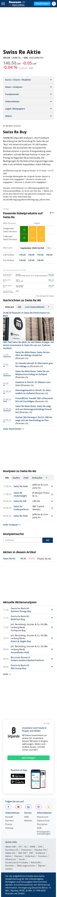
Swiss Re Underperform (21, 508)
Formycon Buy (18, 630)
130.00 (22, 260)
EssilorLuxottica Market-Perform (27, 660)
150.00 (31, 254)
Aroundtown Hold (20, 652)
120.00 (31, 260)
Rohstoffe (36, 862)
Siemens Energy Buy (21, 611)
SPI (19, 846)
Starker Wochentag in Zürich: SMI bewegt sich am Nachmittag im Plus (34, 419)
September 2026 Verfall (32, 248)
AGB (39, 828)
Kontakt (9, 817)
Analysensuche (13, 534)
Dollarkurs (30, 856)
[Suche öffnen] (54, 4)
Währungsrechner (26, 865)
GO (47, 540)
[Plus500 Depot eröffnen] (15, 4)
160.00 (49, 254)
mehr (5, 674)
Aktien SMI (10, 846)
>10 (32, 229)
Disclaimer (42, 824)
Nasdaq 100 (40, 849)
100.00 (40, 260)
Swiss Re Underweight (20, 494)
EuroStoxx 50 (11, 849)
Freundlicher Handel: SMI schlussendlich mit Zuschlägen (34, 400)
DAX (40, 846)
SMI (31, 853)
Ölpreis (41, 865)
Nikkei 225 (10, 853)
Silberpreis (10, 859)
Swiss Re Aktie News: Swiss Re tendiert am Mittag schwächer (32, 354)
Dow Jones (26, 849)
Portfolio (9, 865)
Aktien (8, 856)
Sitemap (9, 828)
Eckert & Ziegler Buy (21, 641)
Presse (8, 824)
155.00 (40, 254)
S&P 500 (22, 853)
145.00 (22, 254)
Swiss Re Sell (20, 501)
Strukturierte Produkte (16, 862)
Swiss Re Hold (21, 486)
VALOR (6, 58)
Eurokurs (42, 856)
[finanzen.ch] (17, 2)
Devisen (18, 856)
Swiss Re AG (9, 558)
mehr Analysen (10, 524)
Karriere (9, 821)
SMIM (32, 846)
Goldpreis (40, 853)
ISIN (26, 58)
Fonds (22, 859)
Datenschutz (43, 821)
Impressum (42, 817)
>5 (24, 229)
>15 (41, 229)
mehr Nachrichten (12, 428)
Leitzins (9, 868)
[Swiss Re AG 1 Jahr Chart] (44, 558)
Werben (28, 821)
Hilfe (26, 817)
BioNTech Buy (18, 619)
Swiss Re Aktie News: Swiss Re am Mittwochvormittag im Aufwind (32, 373)
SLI (25, 846)
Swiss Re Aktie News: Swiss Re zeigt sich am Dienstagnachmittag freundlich (33, 409)
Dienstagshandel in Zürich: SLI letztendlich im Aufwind (33, 392)
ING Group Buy (18, 668)
